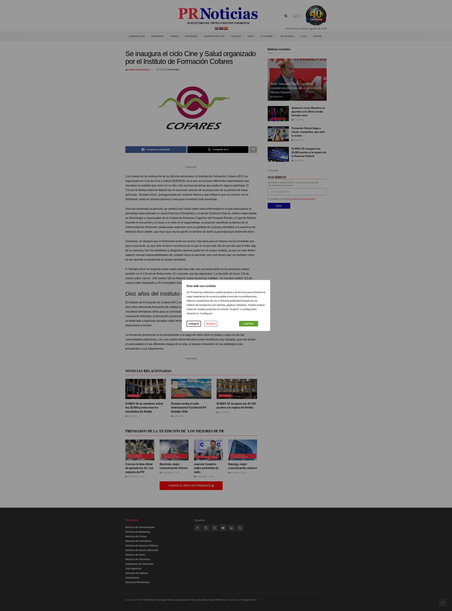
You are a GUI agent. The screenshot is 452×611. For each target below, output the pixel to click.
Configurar (193, 323)
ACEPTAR (249, 323)
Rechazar (211, 323)
